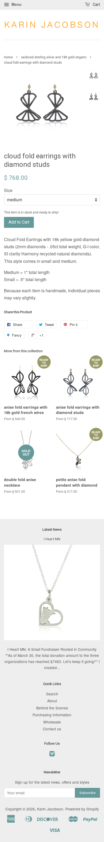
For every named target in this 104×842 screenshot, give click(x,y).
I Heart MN (52, 539)
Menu (16, 4)
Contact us (52, 728)
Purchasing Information (52, 714)
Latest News (52, 529)
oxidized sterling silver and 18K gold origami (53, 57)
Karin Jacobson (50, 809)
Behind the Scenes (52, 707)
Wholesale (52, 722)
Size (8, 190)
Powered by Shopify (82, 809)
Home (8, 57)
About (52, 700)
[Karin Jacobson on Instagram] (52, 754)
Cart (96, 4)
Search (52, 693)
